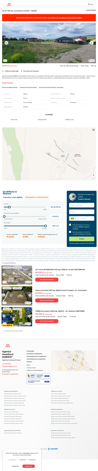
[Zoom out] (93, 178)
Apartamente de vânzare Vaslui (12, 393)
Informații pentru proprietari (36, 359)
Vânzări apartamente (11, 391)
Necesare (13, 460)
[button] (6, 43)
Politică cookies (31, 367)
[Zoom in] (93, 175)
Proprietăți (30, 351)
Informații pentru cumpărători (37, 356)
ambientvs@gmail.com (9, 366)
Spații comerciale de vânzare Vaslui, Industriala (64, 423)
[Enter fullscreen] (93, 129)
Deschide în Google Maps (10, 374)
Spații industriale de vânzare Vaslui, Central (63, 418)
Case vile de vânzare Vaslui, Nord (60, 400)
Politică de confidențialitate (35, 370)
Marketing (32, 460)
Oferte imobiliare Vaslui (10, 87)
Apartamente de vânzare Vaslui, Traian (14, 400)
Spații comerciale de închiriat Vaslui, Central (63, 437)
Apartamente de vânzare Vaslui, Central (15, 396)
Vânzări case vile (56, 391)
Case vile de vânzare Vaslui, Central (61, 396)
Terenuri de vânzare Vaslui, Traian (13, 423)
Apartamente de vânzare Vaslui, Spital (14, 405)
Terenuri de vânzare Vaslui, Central (13, 414)
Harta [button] (92, 60)
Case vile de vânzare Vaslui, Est (59, 398)
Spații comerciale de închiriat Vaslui (61, 433)
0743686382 (6, 364)
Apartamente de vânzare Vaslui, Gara (14, 398)
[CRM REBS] (53, 449)
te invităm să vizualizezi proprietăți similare (65, 18)
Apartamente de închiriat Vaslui (13, 433)
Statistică (23, 460)
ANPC (28, 365)
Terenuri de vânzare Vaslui (28, 87)
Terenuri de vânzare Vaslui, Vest (13, 418)
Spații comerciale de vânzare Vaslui (61, 411)
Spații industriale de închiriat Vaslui (61, 435)
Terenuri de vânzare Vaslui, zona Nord (51, 87)
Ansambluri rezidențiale (34, 353)
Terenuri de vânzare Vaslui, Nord (13, 416)
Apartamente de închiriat (12, 430)
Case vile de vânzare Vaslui (58, 393)
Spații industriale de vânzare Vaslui (60, 414)
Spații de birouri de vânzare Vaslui (60, 421)
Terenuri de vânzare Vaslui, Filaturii (13, 421)
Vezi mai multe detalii (47, 279)
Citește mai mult (7, 83)
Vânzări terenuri (9, 409)
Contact (29, 361)
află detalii (26, 453)
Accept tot (28, 466)
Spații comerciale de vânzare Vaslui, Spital (62, 416)
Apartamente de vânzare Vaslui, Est (14, 403)
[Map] (49, 153)
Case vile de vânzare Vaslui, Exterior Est (62, 403)
